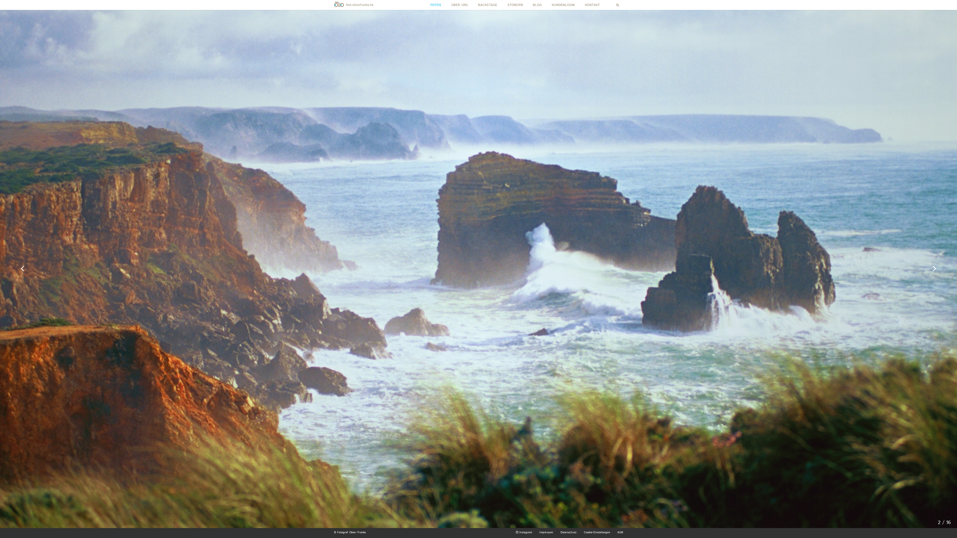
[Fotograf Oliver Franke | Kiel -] (354, 4)
